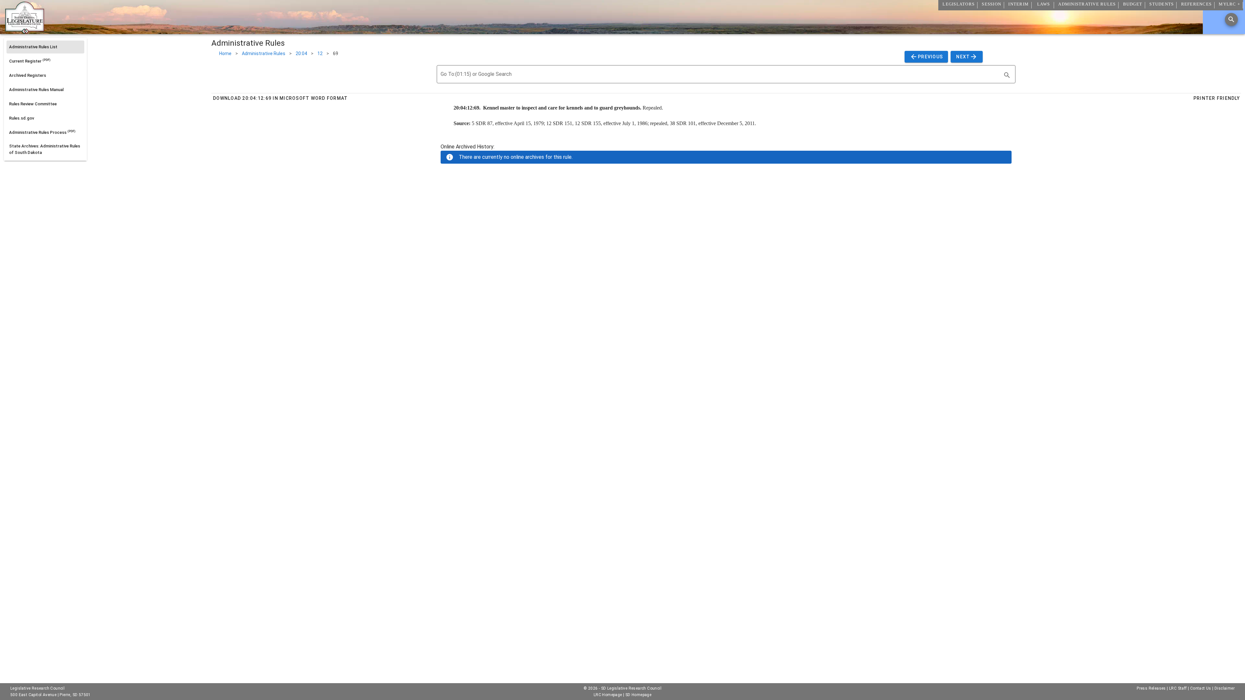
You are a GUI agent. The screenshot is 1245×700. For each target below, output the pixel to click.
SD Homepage (638, 695)
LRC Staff (1178, 688)
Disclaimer (1225, 688)
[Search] (1231, 19)
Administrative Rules (263, 53)
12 (320, 53)
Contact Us (1200, 688)
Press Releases (1151, 688)
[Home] (24, 31)
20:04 (301, 53)
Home (225, 53)
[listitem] (45, 47)
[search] (1007, 75)
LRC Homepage (608, 695)
